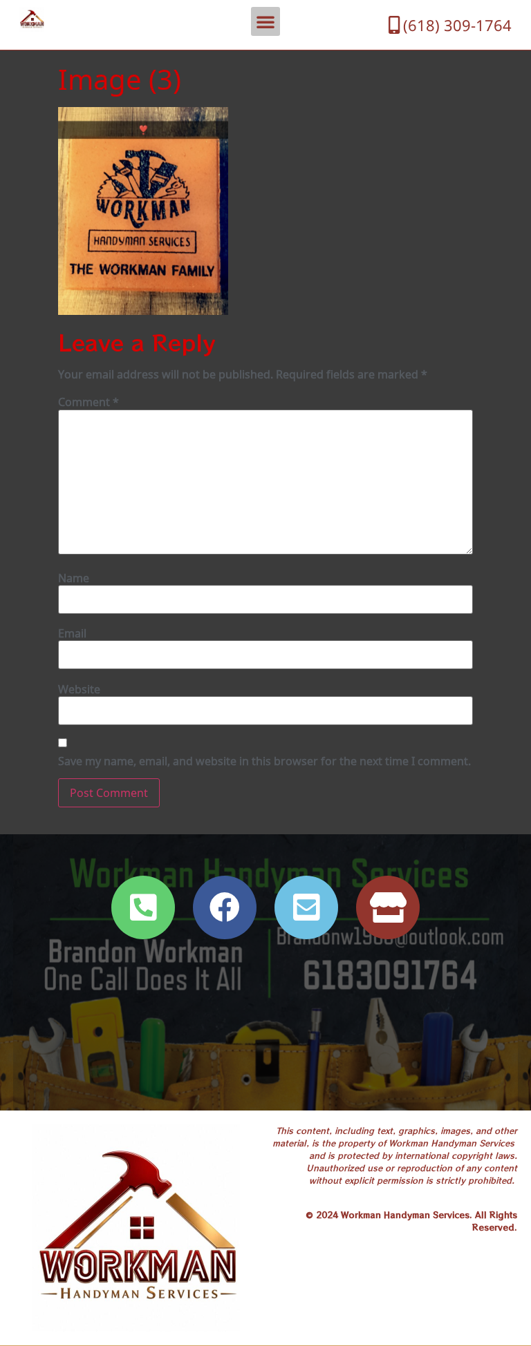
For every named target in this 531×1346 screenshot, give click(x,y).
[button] (265, 21)
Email (72, 633)
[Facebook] (225, 907)
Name (73, 578)
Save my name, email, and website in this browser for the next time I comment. (264, 761)
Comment (88, 401)
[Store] (388, 907)
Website (79, 689)
